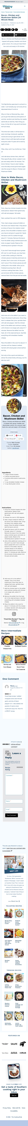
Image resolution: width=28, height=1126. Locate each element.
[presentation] (8, 913)
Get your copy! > (14, 1)
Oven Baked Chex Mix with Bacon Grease (8, 942)
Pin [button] (18, 435)
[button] (11, 430)
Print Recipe (20, 35)
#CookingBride (13, 625)
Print (9, 435)
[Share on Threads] (16, 29)
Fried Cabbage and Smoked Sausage (19, 1005)
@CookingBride (13, 623)
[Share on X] (6, 29)
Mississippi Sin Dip (18, 941)
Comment (9, 775)
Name (8, 801)
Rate (21, 439)
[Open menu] (24, 6)
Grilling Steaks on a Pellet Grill (8, 986)
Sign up (14, 1095)
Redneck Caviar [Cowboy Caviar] (17, 923)
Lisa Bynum (5, 23)
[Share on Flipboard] (13, 29)
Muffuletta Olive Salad (8, 1024)
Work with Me (16, 1108)
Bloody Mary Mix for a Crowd (8, 922)
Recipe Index (9, 12)
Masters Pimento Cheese (7, 1005)
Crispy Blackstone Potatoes (18, 986)
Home (2, 12)
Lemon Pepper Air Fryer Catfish (19, 1025)
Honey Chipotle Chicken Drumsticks (18, 962)
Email (8, 809)
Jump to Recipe (8, 35)
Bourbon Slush (7, 961)
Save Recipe (10, 439)
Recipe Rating (7, 769)
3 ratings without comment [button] (16, 744)
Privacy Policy (7, 1108)
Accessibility (14, 1111)
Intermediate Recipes (19, 12)
